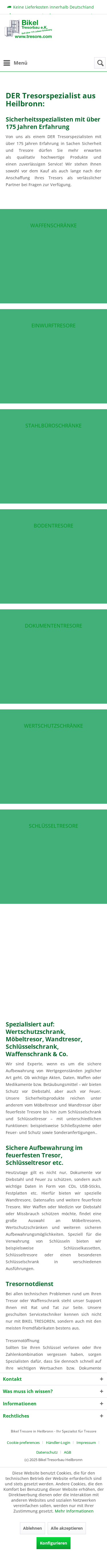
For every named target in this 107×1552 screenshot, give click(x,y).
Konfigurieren (53, 1543)
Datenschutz (47, 1452)
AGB (67, 1452)
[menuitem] (15, 63)
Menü (20, 62)
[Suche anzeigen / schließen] (100, 63)
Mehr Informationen (74, 1511)
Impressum (86, 1442)
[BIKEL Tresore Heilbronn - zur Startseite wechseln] (28, 38)
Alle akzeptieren (67, 1528)
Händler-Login (58, 1442)
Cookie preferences (23, 1442)
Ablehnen (32, 1528)
